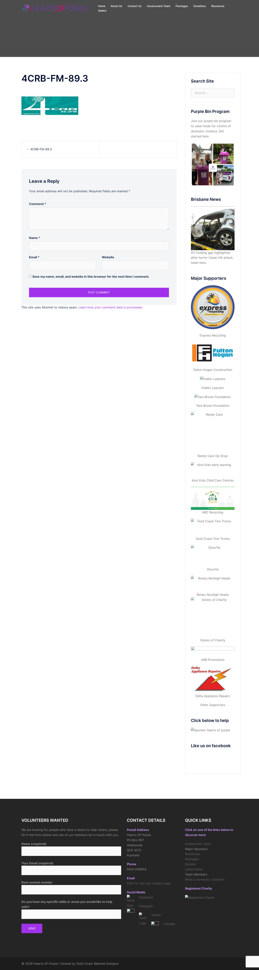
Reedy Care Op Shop (213, 456)
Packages (182, 6)
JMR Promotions (212, 660)
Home (101, 6)
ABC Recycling (212, 512)
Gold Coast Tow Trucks (213, 539)
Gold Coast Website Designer (98, 963)
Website (108, 257)
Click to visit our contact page (149, 883)
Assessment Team (158, 6)
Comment (37, 204)
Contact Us (135, 6)
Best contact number (37, 882)
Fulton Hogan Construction (212, 370)
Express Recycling (213, 335)
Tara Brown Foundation (212, 405)
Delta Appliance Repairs (212, 696)
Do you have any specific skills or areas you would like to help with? (66, 904)
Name (34, 238)
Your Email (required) (37, 863)
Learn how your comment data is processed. (110, 307)
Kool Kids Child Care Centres (213, 480)
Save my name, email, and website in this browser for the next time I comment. (90, 276)
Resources (217, 6)
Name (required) (33, 844)
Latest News (194, 869)
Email (34, 257)
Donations (199, 6)
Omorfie (213, 569)
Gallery (102, 10)
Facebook (146, 897)
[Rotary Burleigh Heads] (213, 584)
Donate (190, 864)
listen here (198, 263)
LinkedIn (169, 924)
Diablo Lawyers (213, 388)
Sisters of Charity (212, 640)
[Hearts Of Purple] (55, 8)
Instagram (146, 906)
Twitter (156, 915)
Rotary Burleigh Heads (213, 594)
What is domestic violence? (204, 879)
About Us (116, 6)
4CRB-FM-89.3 (41, 149)
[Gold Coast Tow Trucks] (213, 527)
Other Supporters (212, 705)
